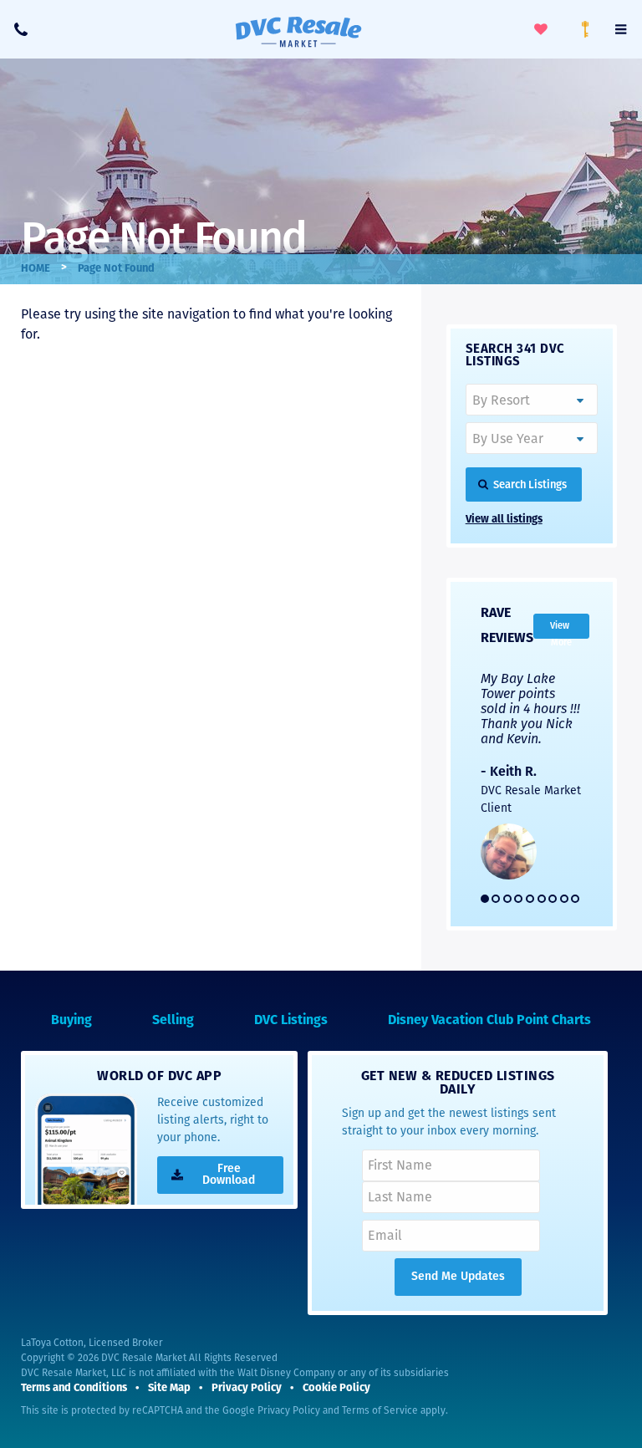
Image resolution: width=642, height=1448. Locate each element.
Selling (173, 1020)
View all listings (504, 519)
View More (560, 629)
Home (35, 268)
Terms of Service (380, 1410)
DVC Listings (291, 1020)
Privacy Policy (288, 1410)
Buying (71, 1020)
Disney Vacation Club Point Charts (489, 1020)
